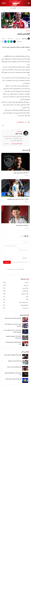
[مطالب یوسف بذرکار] (25, 133)
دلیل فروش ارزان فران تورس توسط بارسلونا (13, 318)
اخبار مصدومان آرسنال (23, 302)
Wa (8, 41)
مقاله (27, 299)
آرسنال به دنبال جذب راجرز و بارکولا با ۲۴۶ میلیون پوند (13, 325)
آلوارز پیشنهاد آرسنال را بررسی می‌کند (14, 367)
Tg (11, 41)
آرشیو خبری (25, 8)
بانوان (27, 297)
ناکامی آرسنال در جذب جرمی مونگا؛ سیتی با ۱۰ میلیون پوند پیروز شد (12, 331)
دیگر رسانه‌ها (25, 308)
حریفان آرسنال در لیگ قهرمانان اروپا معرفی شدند (13, 374)
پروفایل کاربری (6, 143)
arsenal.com (21, 122)
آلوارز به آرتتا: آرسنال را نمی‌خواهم (14, 361)
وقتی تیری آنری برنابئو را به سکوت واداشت (13, 379)
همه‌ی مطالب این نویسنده (17, 143)
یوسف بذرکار (24, 38)
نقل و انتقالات (25, 291)
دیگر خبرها (19, 8)
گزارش (2, 125)
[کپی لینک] (2, 41)
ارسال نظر (7, 262)
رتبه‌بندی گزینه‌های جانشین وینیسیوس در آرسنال (13, 343)
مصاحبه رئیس (25, 288)
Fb (5, 41)
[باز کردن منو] (29, 3)
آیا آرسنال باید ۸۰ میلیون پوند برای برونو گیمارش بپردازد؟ (13, 337)
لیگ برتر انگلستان (24, 294)
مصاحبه (26, 282)
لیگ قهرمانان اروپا (24, 305)
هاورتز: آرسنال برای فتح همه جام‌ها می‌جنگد (12, 355)
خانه (29, 8)
